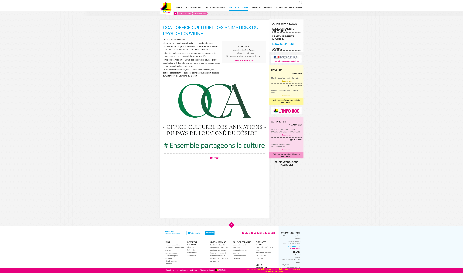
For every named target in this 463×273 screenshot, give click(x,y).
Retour (214, 158)
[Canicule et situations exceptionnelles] (286, 145)
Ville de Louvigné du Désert (260, 233)
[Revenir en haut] (231, 227)
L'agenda (236, 258)
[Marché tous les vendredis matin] (286, 77)
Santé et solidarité (217, 245)
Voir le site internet (244, 60)
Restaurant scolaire (263, 253)
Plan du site (268, 272)
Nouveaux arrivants (217, 256)
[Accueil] (175, 13)
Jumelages (191, 255)
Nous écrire (296, 249)
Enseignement (261, 255)
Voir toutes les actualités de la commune (286, 155)
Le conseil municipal (172, 245)
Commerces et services (219, 253)
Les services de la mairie (174, 247)
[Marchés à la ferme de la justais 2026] (286, 91)
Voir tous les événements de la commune (286, 101)
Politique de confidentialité (272, 269)
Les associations (239, 256)
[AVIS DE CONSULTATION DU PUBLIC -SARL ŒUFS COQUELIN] (286, 130)
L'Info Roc (168, 264)
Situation (190, 247)
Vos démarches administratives (286, 59)
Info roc (286, 110)
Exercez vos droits (292, 269)
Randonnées (192, 253)
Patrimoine (191, 250)
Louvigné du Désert (167, 8)
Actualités (279, 272)
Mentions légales (253, 269)
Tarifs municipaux (171, 256)
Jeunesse (259, 258)
